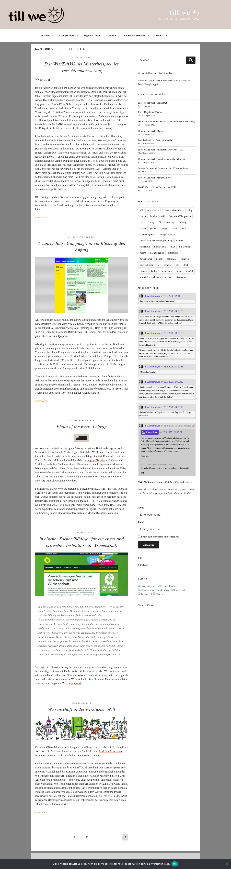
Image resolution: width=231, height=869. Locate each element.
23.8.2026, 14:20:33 (173, 366)
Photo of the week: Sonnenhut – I (154, 102)
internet (179, 240)
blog (190, 210)
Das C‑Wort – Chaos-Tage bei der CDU (157, 187)
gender (153, 228)
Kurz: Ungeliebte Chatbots (150, 112)
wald (179, 270)
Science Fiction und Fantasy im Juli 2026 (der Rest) (163, 168)
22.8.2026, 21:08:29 (172, 432)
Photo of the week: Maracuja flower (155, 177)
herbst (184, 228)
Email (141, 522)
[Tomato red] (178, 590)
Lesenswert (112, 35)
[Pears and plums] (147, 586)
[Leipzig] (81, 437)
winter (168, 277)
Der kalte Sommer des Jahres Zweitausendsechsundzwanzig (166, 121)
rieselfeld (185, 258)
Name (141, 507)
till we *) (184, 12)
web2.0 (189, 270)
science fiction (146, 264)
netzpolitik (173, 252)
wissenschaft (181, 277)
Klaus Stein (151, 432)
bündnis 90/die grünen (180, 216)
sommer (167, 264)
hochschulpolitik (148, 234)
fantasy (151, 222)
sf (158, 264)
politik (159, 258)
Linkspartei (184, 246)
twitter (154, 270)
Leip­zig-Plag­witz (96, 460)
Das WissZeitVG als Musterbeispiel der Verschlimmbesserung (81, 66)
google (164, 228)
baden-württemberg (174, 210)
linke (172, 246)
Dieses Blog (44, 35)
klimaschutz (160, 246)
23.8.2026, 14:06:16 (173, 382)
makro (143, 252)
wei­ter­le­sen (41, 217)
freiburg (170, 222)
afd (141, 210)
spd (177, 264)
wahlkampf (167, 270)
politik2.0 (171, 258)
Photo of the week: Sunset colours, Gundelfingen (161, 158)
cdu (141, 222)
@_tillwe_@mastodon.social (178, 482)
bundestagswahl (157, 216)
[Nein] (226, 864)
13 (88, 836)
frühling (182, 222)
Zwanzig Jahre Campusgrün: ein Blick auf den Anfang (81, 246)
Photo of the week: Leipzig (81, 426)
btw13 (143, 216)
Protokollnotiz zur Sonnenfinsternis (155, 140)
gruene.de (76, 683)
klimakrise (145, 246)
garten (143, 228)
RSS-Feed (143, 565)
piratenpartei (146, 258)
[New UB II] (42, 79)
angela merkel (154, 210)
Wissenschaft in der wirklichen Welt (81, 709)
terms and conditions (168, 536)
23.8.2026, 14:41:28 (173, 296)
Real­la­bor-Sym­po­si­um (110, 751)
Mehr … (160, 35)
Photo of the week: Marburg (151, 130)
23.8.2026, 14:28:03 (173, 311)
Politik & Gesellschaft (135, 35)
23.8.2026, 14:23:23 (173, 333)
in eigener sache (167, 234)
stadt (185, 264)
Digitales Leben (92, 35)
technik (143, 270)
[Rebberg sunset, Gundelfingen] (153, 590)
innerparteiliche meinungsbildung (156, 240)
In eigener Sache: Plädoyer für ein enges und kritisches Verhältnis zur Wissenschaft (81, 541)
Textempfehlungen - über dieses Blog (156, 73)
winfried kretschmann (150, 277)
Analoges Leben (67, 35)
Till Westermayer (151, 296)
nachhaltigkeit (157, 252)
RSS (189, 493)
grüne (174, 228)
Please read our (160, 536)
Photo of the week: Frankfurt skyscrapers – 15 (160, 149)
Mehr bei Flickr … (147, 605)
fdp (160, 222)
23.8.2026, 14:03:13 (173, 407)
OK (174, 863)
